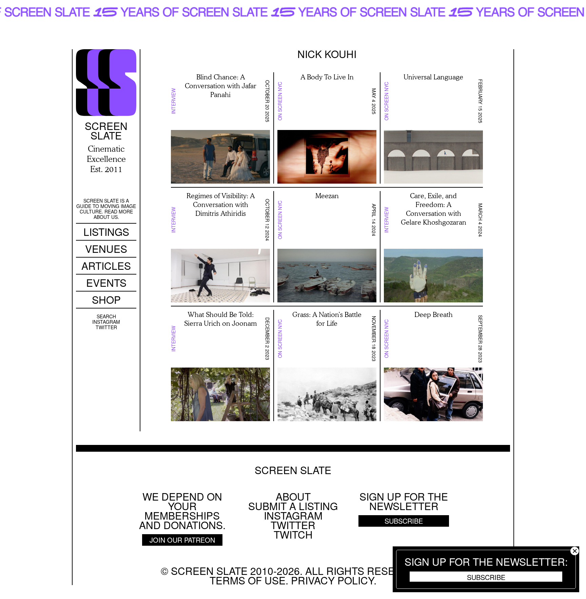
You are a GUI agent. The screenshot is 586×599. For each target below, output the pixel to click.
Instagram (106, 321)
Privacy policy (332, 580)
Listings (106, 231)
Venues (106, 248)
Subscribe (486, 577)
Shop (106, 299)
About (293, 496)
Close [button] (574, 551)
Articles (106, 265)
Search (106, 316)
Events (106, 282)
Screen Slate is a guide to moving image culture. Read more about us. (106, 208)
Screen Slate (293, 470)
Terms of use (248, 580)
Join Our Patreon (182, 540)
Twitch (293, 534)
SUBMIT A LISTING (293, 506)
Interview (173, 101)
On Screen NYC (279, 101)
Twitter (106, 327)
